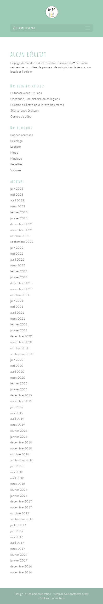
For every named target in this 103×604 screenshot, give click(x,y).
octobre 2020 (19, 348)
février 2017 (19, 554)
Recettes (16, 164)
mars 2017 (17, 548)
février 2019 (19, 430)
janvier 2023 (19, 218)
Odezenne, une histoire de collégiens (35, 99)
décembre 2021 (21, 283)
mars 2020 (17, 377)
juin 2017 (16, 531)
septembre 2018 (21, 460)
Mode (14, 152)
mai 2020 (16, 365)
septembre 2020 (21, 354)
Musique (16, 158)
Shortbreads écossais (24, 110)
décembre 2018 (21, 442)
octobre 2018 (19, 454)
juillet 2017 (18, 525)
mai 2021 (16, 306)
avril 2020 (17, 371)
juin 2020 (16, 359)
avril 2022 (17, 259)
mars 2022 (17, 265)
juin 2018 (16, 466)
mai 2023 (16, 194)
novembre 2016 (21, 572)
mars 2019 (17, 424)
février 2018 (19, 489)
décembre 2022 (21, 224)
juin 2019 (16, 407)
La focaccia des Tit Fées (26, 93)
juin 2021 (16, 300)
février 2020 (19, 383)
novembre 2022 (21, 230)
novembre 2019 (21, 401)
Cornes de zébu (20, 116)
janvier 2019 (19, 436)
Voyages (15, 170)
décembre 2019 (21, 395)
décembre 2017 (21, 501)
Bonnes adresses (21, 135)
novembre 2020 (21, 342)
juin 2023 (16, 188)
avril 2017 (17, 543)
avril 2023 (17, 200)
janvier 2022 (19, 277)
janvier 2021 (19, 330)
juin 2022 (16, 247)
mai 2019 (16, 413)
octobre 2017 (19, 513)
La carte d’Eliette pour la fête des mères (37, 105)
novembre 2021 (21, 289)
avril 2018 (17, 478)
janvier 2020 (19, 389)
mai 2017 (16, 537)
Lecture (15, 146)
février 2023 (19, 212)
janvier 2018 (19, 495)
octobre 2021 (19, 295)
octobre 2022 (19, 236)
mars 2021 (17, 318)
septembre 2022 (21, 241)
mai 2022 (16, 253)
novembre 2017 (21, 507)
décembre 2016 (21, 566)
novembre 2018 (21, 448)
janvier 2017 (19, 560)
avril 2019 (17, 419)
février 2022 (19, 271)
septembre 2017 (21, 519)
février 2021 (19, 324)
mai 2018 (16, 472)
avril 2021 (17, 312)
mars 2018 (17, 483)
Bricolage (16, 141)
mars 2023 (17, 206)
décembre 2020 (21, 336)
